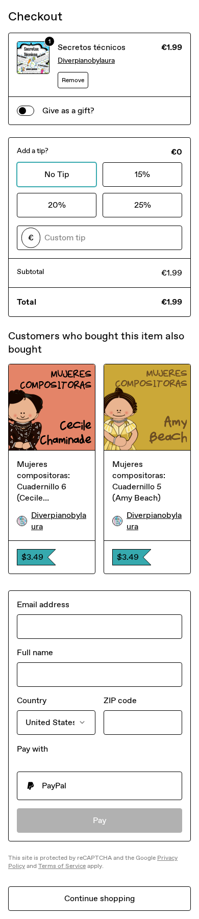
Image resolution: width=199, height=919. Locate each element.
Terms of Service (62, 866)
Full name (35, 652)
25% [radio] (142, 205)
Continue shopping (99, 898)
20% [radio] (57, 205)
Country (31, 700)
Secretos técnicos (92, 47)
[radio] (99, 786)
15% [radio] (142, 174)
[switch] (25, 111)
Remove (73, 80)
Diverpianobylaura (86, 60)
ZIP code (120, 700)
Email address (43, 604)
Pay (100, 820)
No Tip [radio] (56, 174)
